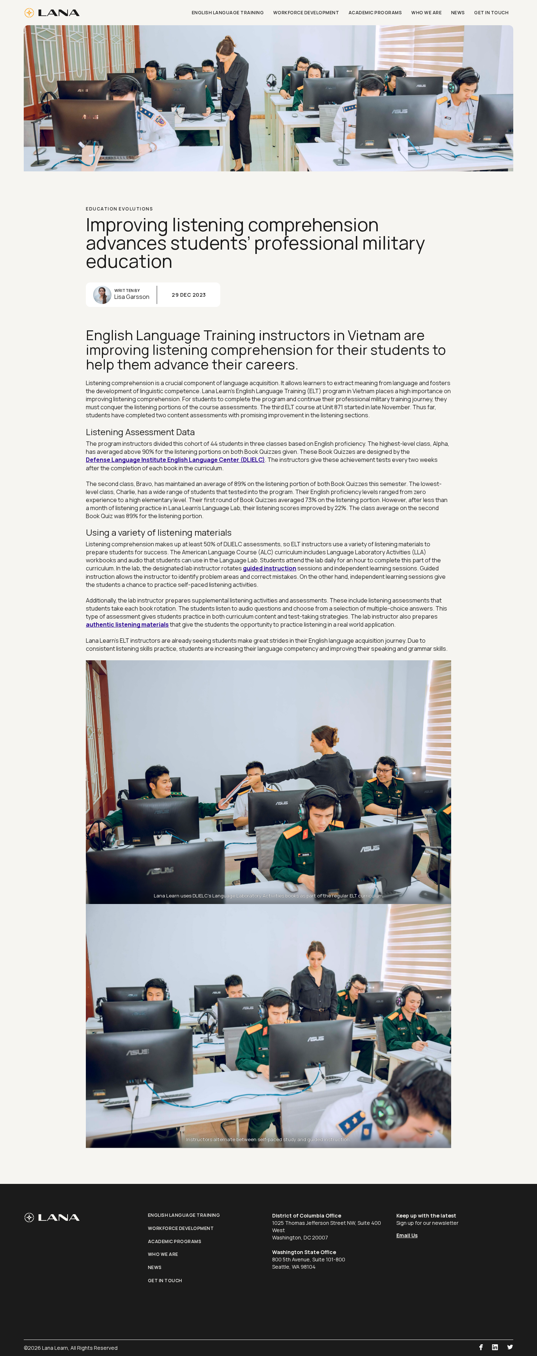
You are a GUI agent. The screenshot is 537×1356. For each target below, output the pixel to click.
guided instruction (269, 568)
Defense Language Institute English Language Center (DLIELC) (175, 460)
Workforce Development (181, 1228)
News (155, 1267)
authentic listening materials (127, 624)
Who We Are (163, 1254)
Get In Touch (165, 1280)
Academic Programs (175, 1241)
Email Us (407, 1235)
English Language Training (184, 1215)
